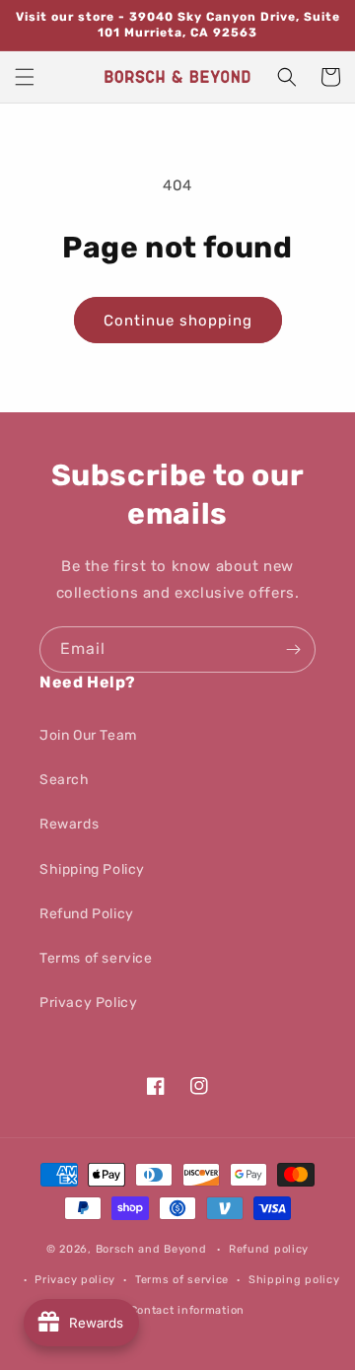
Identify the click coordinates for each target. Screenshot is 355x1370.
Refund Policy (86, 913)
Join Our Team (88, 735)
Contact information (187, 1310)
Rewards (69, 824)
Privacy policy (75, 1279)
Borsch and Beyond (151, 1249)
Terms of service (96, 958)
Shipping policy (294, 1279)
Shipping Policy (92, 869)
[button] (24, 77)
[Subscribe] (293, 649)
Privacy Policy (88, 1002)
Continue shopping (178, 320)
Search (64, 779)
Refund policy (269, 1249)
